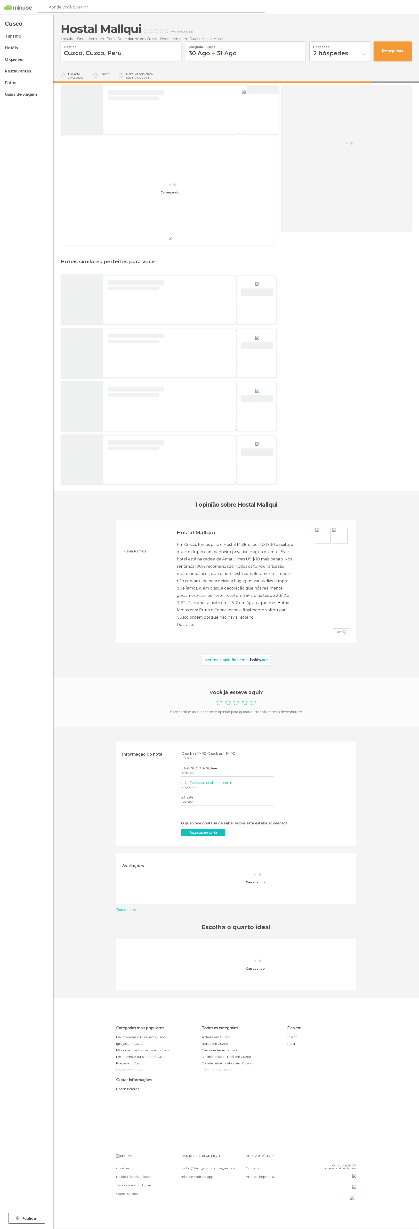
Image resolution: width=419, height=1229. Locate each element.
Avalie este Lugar (183, 31)
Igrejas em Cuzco (130, 1043)
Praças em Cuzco (130, 1063)
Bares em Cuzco (215, 1043)
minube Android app (197, 1177)
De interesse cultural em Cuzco (140, 1037)
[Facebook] (328, 1158)
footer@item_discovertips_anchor (208, 1168)
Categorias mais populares (140, 1028)
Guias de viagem (21, 94)
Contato (252, 1168)
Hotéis (11, 48)
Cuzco (292, 1037)
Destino (70, 45)
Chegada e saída (202, 45)
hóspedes (321, 45)
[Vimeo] (344, 1158)
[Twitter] (336, 1158)
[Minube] (18, 7)
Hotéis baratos (127, 1089)
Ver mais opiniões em (225, 659)
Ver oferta (262, 90)
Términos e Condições (133, 1185)
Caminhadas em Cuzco (220, 1050)
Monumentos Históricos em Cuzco (143, 1050)
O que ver (14, 59)
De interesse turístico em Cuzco (141, 1057)
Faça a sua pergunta (203, 832)
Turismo (13, 36)
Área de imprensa (260, 1177)
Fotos (10, 82)
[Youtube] (352, 1158)
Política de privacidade (134, 1177)
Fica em (294, 1028)
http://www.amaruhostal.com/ (206, 783)
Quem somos (126, 1194)
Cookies (122, 1168)
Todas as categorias (220, 1028)
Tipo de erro (126, 909)
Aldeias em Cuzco (216, 1037)
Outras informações (134, 1079)
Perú (291, 1043)
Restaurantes (18, 71)
